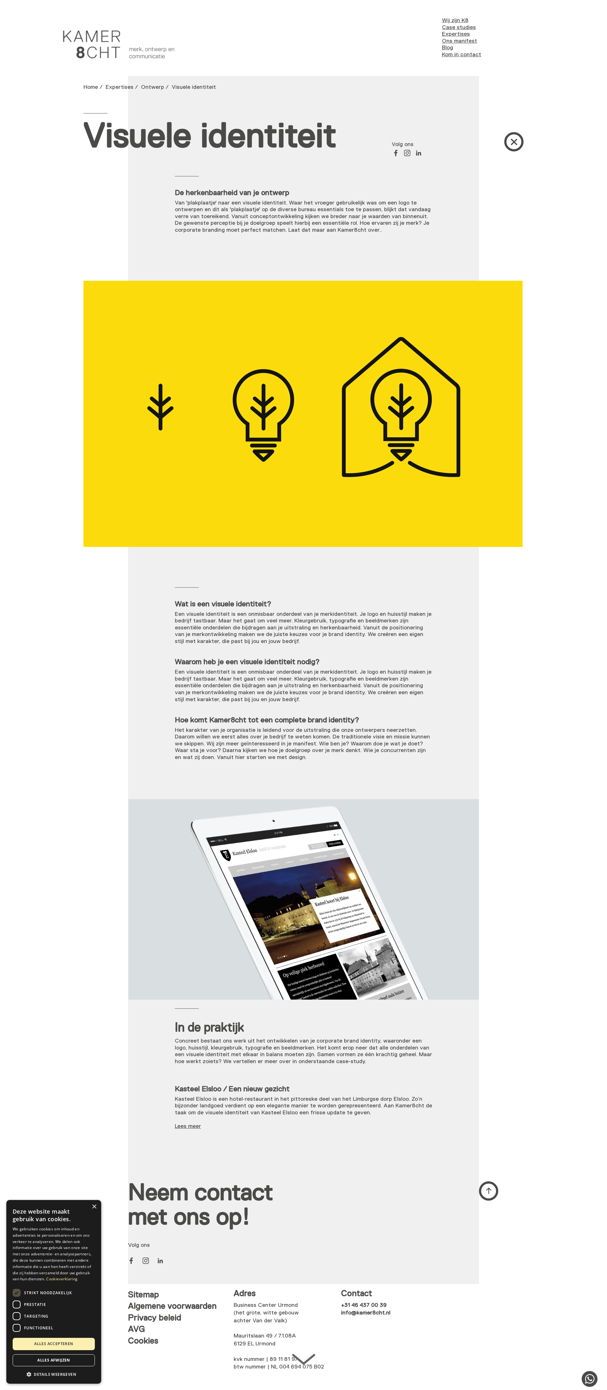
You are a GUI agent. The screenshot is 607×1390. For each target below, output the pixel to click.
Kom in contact (461, 55)
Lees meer (188, 1126)
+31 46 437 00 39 (364, 1305)
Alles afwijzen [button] (53, 1360)
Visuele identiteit (194, 87)
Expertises (456, 34)
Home (90, 87)
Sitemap (143, 1295)
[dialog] (53, 1292)
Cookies (143, 1341)
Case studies (459, 27)
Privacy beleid (154, 1318)
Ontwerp (152, 87)
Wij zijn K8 (455, 20)
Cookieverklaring (61, 1279)
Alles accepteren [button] (53, 1343)
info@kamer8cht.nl (365, 1313)
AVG (136, 1329)
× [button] (94, 1206)
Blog (447, 48)
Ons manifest (459, 41)
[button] (54, 1373)
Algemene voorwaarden (172, 1306)
